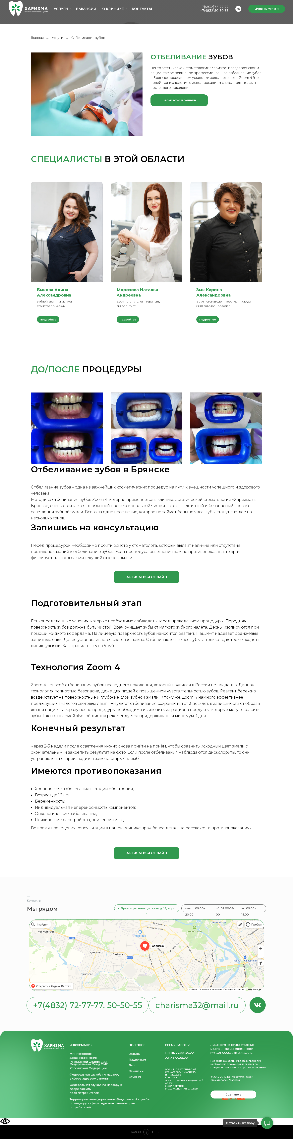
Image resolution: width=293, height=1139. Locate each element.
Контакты (142, 9)
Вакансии (86, 9)
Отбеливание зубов (51, 487)
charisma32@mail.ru (197, 1005)
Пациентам (137, 1059)
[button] (179, 100)
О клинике (113, 9)
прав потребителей (84, 1093)
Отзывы (134, 1054)
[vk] (238, 9)
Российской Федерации (88, 1062)
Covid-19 (135, 1077)
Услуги (61, 9)
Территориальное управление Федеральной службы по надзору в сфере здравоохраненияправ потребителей (109, 1103)
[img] (47, 1045)
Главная (37, 38)
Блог (132, 1065)
